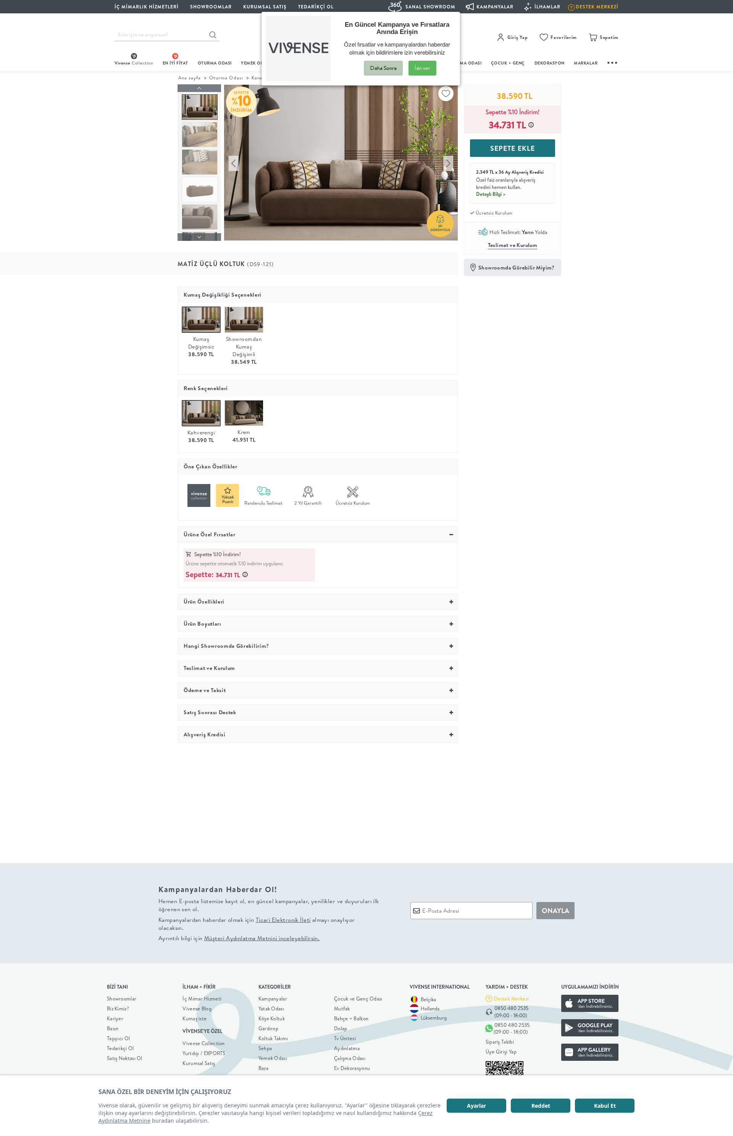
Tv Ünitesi (345, 1038)
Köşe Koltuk (271, 1018)
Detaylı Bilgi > (491, 193)
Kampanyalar (272, 998)
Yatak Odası (271, 1008)
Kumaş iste (194, 1018)
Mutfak (342, 1008)
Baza (263, 1068)
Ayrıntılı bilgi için (239, 938)
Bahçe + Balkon (351, 1018)
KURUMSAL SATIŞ (265, 6)
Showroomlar (121, 998)
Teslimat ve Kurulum (513, 245)
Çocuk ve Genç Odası (358, 998)
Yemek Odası (272, 1058)
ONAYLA (555, 910)
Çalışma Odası (349, 1058)
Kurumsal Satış (198, 1063)
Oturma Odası (226, 77)
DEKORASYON (549, 63)
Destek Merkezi (511, 998)
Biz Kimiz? (118, 1008)
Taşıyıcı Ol (118, 1038)
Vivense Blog (197, 1008)
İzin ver (422, 68)
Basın (113, 1028)
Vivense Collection (203, 1043)
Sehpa (265, 1048)
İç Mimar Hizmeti (201, 998)
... (612, 61)
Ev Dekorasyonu (352, 1068)
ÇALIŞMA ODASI (464, 63)
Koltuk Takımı (273, 1038)
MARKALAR (585, 63)
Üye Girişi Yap (501, 1051)
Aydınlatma (347, 1048)
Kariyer (115, 1018)
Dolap (340, 1028)
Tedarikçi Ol (316, 6)
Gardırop (268, 1028)
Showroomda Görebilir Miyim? (516, 267)
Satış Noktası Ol (124, 1058)
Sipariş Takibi (500, 1041)
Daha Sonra (383, 68)
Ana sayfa (189, 77)
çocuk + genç (508, 63)
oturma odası (215, 63)
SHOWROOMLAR (211, 6)
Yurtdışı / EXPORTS (203, 1053)
